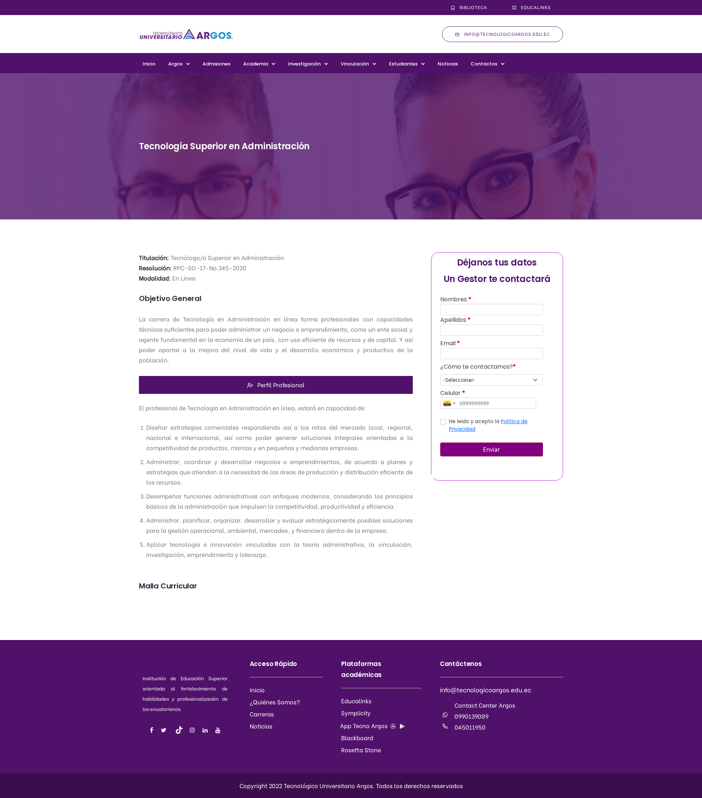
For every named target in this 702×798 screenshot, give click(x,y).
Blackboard (357, 737)
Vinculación (355, 63)
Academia (255, 63)
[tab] (276, 385)
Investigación (304, 63)
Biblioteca (473, 7)
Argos (175, 63)
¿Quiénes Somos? (275, 701)
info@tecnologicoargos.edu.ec (507, 34)
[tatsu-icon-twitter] (165, 730)
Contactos (484, 63)
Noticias (448, 63)
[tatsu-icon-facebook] (152, 730)
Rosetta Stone (361, 749)
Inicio (149, 63)
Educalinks (536, 7)
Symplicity (356, 712)
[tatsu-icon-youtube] (217, 730)
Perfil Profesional (281, 384)
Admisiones (216, 63)
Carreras (262, 713)
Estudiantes (403, 63)
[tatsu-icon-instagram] (193, 730)
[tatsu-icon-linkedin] (206, 730)
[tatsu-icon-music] (179, 730)
